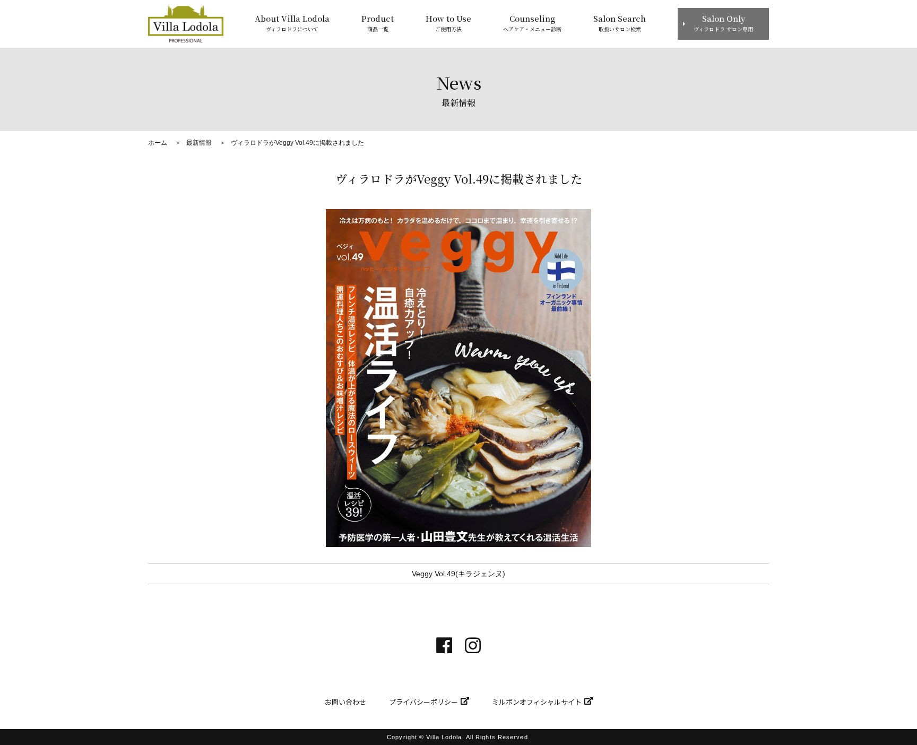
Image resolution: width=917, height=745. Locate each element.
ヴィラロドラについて (292, 23)
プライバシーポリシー (423, 702)
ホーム (157, 142)
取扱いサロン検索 (619, 23)
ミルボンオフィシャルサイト (537, 702)
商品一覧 (377, 23)
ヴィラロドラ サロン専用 (723, 23)
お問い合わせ (345, 702)
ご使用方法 (448, 23)
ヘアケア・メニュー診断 (532, 23)
